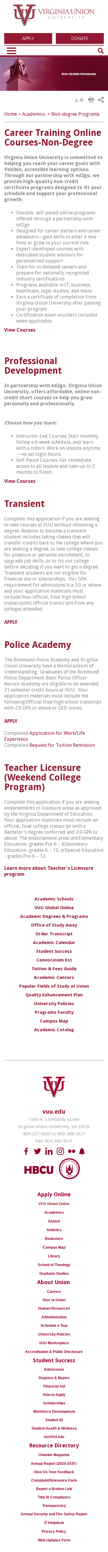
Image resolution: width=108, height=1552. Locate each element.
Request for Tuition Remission (62, 745)
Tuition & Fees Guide (54, 968)
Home (10, 114)
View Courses (19, 330)
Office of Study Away (54, 925)
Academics (33, 114)
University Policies (54, 1003)
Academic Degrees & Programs (54, 916)
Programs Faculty (54, 1012)
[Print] (91, 100)
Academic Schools (54, 899)
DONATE (79, 38)
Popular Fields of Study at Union (54, 986)
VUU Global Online (54, 907)
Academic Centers (54, 977)
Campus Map (54, 1021)
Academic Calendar (54, 942)
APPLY (28, 38)
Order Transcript (54, 934)
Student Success (54, 951)
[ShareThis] (101, 100)
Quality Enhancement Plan (54, 995)
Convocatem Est (54, 960)
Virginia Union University (54, 17)
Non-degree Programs (75, 114)
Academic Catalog (54, 1029)
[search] (101, 51)
